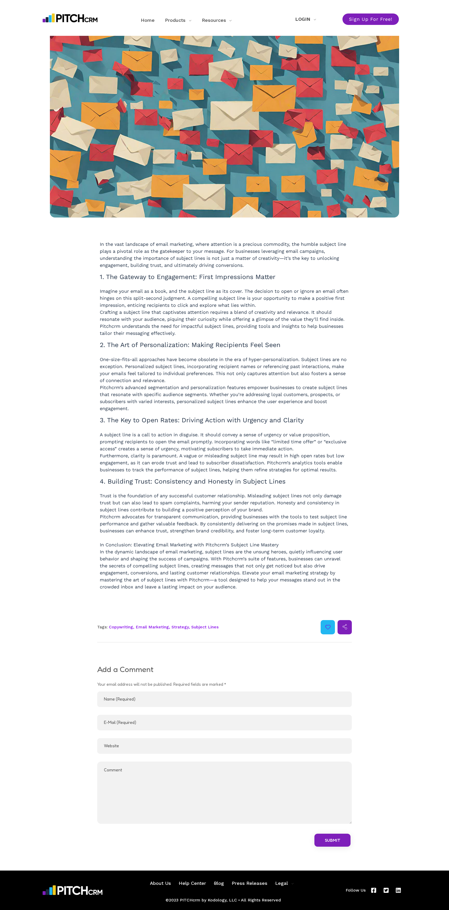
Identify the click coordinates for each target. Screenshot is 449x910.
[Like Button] (328, 627)
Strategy (180, 626)
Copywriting (121, 626)
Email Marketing (152, 626)
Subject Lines (205, 626)
